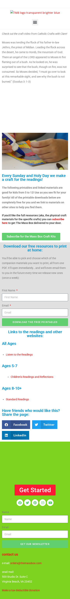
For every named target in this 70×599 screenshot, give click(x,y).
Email (5, 305)
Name (5, 512)
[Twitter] (27, 502)
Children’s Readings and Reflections (32, 376)
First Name (9, 290)
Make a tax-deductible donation (21, 590)
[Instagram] (42, 502)
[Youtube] (50, 502)
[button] (35, 22)
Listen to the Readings (19, 354)
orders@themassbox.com (26, 563)
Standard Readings (17, 399)
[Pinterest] (35, 502)
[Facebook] (20, 502)
